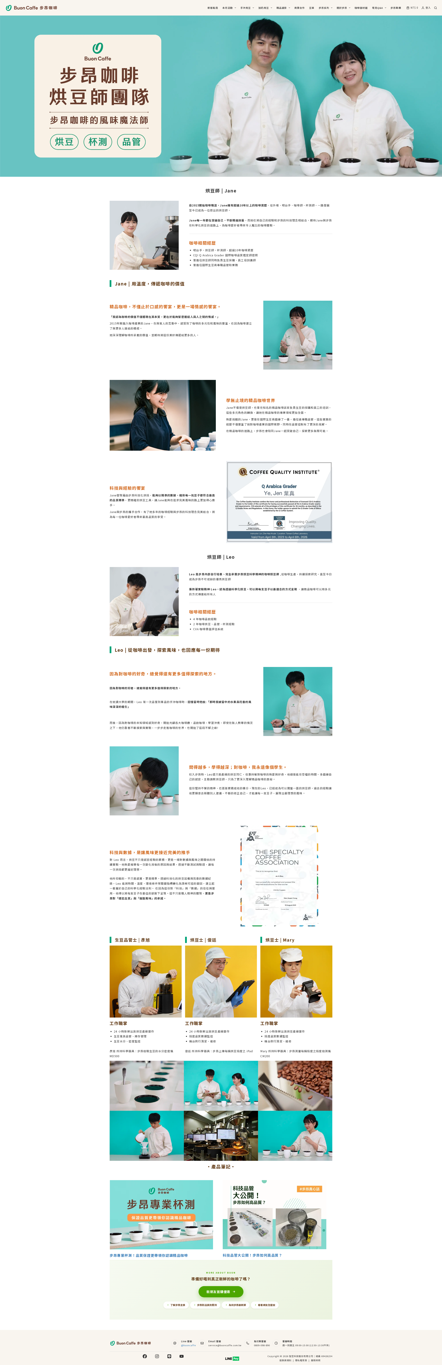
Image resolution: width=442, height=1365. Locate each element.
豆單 (311, 7)
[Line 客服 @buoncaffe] (175, 1343)
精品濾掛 (281, 7)
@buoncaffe (188, 1345)
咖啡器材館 (361, 7)
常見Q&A (377, 7)
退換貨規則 (285, 1360)
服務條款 (316, 1360)
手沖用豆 (245, 7)
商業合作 (299, 7)
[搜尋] (435, 8)
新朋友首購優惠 (218, 1291)
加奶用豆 (263, 7)
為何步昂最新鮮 (237, 1305)
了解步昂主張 (177, 1305)
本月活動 (227, 7)
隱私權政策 (301, 1360)
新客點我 (213, 7)
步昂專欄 (396, 7)
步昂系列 (324, 7)
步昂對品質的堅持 (207, 1305)
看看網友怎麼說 (266, 1305)
